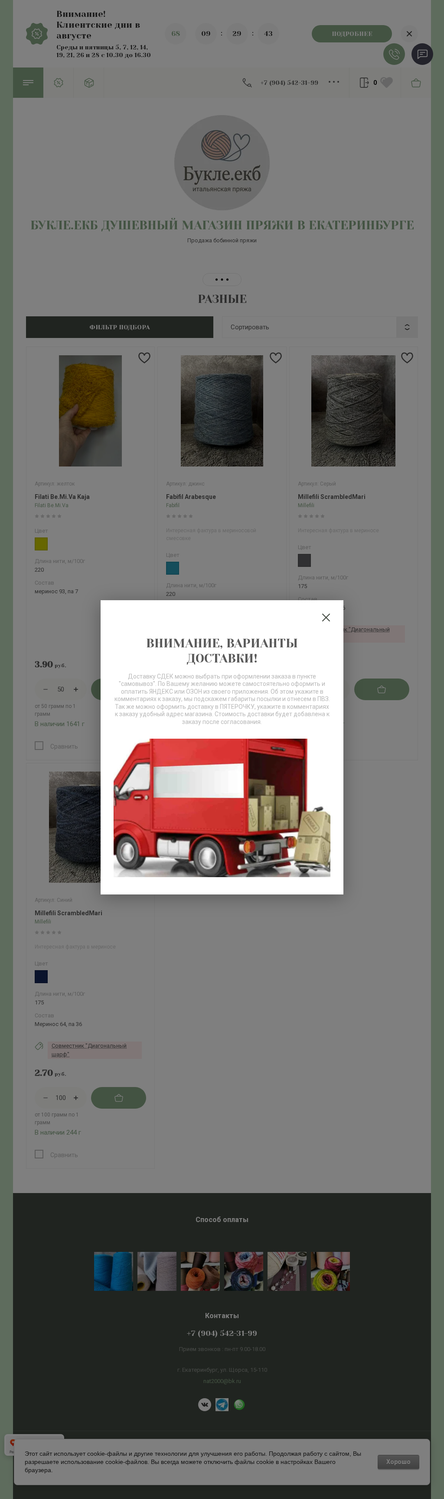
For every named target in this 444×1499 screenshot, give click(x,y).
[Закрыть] (326, 617)
